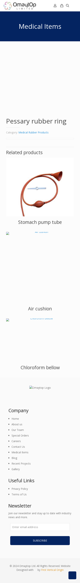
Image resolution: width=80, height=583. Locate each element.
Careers (16, 441)
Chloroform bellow (40, 367)
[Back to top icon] (72, 575)
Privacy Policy (20, 489)
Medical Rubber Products (33, 132)
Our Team (18, 430)
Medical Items (20, 452)
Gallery (16, 469)
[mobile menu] (75, 5)
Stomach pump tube (40, 222)
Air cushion (40, 308)
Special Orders (20, 435)
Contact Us (18, 446)
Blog (14, 458)
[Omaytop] (19, 5)
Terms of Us (19, 494)
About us (17, 424)
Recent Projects (21, 463)
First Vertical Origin (52, 570)
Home (15, 418)
